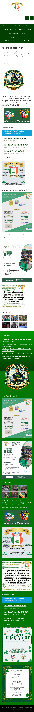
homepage (19, 54)
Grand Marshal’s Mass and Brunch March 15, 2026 (17, 353)
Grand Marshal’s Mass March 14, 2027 (15, 138)
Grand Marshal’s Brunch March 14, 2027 (16, 145)
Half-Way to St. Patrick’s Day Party (14, 131)
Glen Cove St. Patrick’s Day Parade (14, 151)
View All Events (6, 157)
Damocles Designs (18, 709)
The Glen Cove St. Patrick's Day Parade (17, 6)
